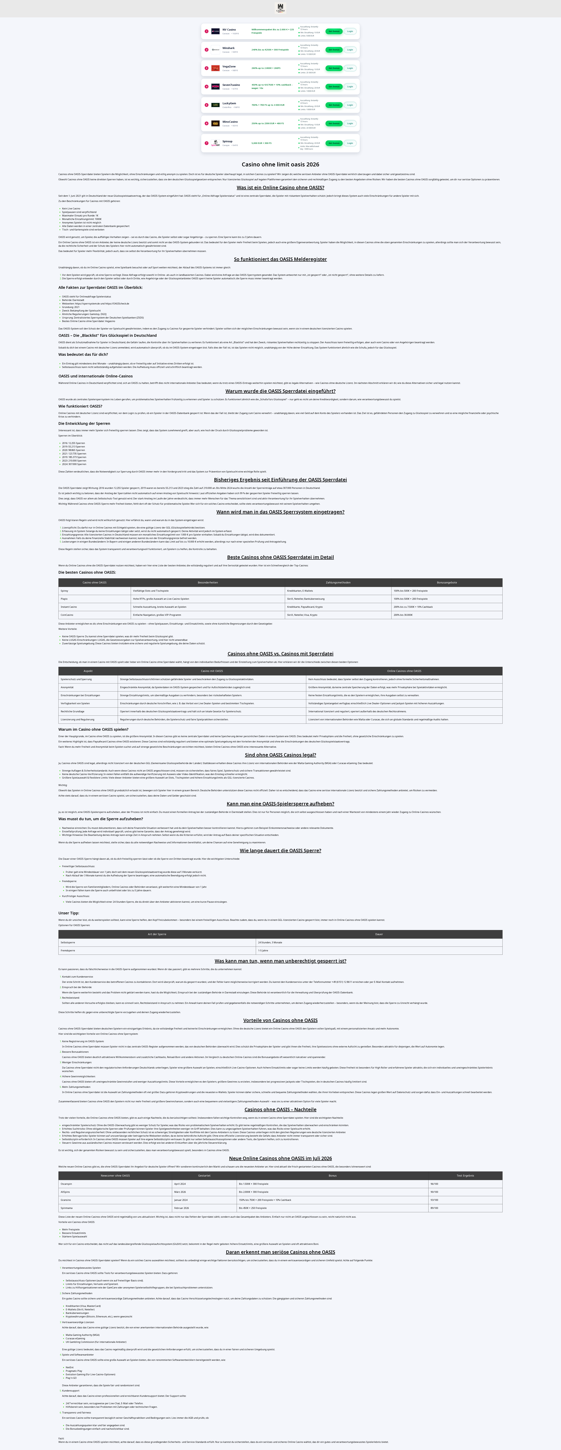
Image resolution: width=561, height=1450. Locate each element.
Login (350, 31)
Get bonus (334, 31)
